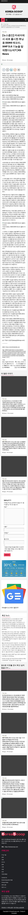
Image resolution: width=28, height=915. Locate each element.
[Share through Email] (18, 69)
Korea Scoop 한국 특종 (7, 880)
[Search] (26, 19)
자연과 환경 (4, 874)
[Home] (3, 20)
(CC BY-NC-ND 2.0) (14, 347)
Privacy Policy (5, 882)
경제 (3, 857)
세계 (3, 871)
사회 (3, 867)
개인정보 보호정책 (19, 907)
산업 (3, 869)
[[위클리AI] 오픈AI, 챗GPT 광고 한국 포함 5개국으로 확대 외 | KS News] (14, 808)
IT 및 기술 (4, 31)
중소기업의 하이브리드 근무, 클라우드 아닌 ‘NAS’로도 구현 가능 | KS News (8, 363)
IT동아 (7, 347)
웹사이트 (6, 539)
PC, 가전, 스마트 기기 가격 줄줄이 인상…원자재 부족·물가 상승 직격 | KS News (20, 363)
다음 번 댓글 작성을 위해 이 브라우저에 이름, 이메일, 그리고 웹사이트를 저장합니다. (14, 549)
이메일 (6, 533)
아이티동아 (10, 60)
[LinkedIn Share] (11, 69)
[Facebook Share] (3, 69)
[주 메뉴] (7, 20)
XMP (18, 352)
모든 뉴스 (4, 887)
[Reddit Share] (15, 69)
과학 (3, 859)
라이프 (3, 862)
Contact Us (4, 877)
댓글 (5, 507)
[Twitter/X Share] (7, 69)
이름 (5, 526)
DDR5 (6, 350)
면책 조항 (4, 884)
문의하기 (4, 907)
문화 (3, 864)
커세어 (7, 357)
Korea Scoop (14, 11)
